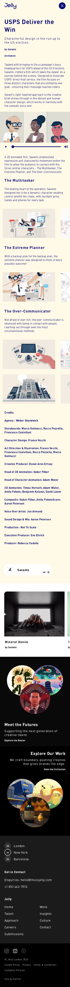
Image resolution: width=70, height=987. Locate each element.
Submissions (13, 934)
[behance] (44, 572)
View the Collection (11, 748)
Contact (45, 927)
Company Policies (14, 970)
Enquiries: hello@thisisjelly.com (28, 880)
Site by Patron (12, 979)
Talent (9, 913)
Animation (10, 55)
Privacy (26, 964)
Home (8, 907)
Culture (45, 920)
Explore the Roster (11, 659)
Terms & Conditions (45, 964)
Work (43, 907)
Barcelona (18, 859)
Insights (46, 913)
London (16, 846)
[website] (48, 572)
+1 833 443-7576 (15, 886)
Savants (12, 49)
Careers (10, 927)
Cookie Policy (12, 964)
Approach (11, 920)
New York (17, 852)
